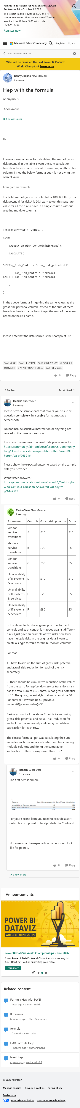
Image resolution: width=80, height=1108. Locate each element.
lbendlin (17, 401)
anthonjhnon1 (37, 1047)
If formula (16, 1014)
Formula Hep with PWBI (25, 999)
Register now (12, 30)
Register (60, 43)
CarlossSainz (14, 119)
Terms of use (55, 1087)
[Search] (51, 43)
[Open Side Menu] (5, 43)
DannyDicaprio (22, 75)
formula (15, 1028)
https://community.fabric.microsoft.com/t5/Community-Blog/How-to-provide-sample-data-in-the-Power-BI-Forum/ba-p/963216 (40, 451)
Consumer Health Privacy (51, 1100)
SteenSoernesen (38, 1019)
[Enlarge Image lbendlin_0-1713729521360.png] (42, 804)
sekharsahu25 (34, 1062)
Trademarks (9, 1095)
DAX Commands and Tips (19, 53)
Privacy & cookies (34, 1087)
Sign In (71, 43)
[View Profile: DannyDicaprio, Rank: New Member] (7, 78)
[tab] (38, 973)
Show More (19, 874)
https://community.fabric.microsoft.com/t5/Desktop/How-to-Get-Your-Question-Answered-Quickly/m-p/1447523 (39, 486)
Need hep (16, 1057)
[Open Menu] (74, 53)
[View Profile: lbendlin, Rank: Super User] (7, 402)
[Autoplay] (34, 973)
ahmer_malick (33, 1004)
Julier (33, 1033)
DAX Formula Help (22, 1043)
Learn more (47, 66)
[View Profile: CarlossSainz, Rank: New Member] (10, 512)
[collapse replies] (40, 398)
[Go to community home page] (28, 43)
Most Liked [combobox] (67, 390)
